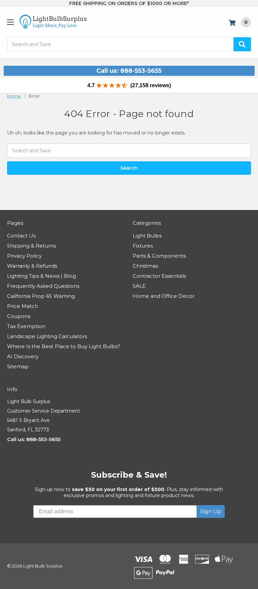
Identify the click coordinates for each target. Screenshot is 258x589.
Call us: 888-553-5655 (129, 70)
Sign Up (210, 511)
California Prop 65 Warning (41, 296)
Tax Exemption (26, 326)
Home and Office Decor (164, 296)
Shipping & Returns (31, 246)
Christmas (145, 266)
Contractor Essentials (159, 276)
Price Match (22, 306)
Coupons (18, 316)
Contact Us (21, 235)
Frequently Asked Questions (43, 286)
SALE (139, 286)
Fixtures (143, 246)
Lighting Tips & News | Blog (41, 276)
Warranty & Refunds (32, 266)
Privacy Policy (24, 256)
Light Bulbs (147, 235)
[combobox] (129, 44)
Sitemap (18, 366)
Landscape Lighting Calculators (47, 336)
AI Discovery (23, 356)
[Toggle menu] (10, 22)
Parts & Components (159, 256)
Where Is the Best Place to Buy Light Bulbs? (63, 346)
